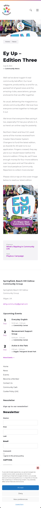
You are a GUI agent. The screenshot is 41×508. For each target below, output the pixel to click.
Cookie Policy (19, 504)
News (14, 41)
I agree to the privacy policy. (13, 456)
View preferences (20, 499)
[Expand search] (31, 10)
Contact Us (7, 383)
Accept (20, 488)
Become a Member (11, 379)
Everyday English (20, 319)
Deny (20, 493)
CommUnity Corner (20, 325)
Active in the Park (20, 346)
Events (6, 375)
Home (7, 41)
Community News (12, 69)
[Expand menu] (37, 10)
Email (5, 441)
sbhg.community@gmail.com (15, 304)
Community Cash (10, 387)
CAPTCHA (7, 460)
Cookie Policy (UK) (10, 391)
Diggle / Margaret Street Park (24, 351)
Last (5, 436)
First (5, 427)
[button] (38, 468)
